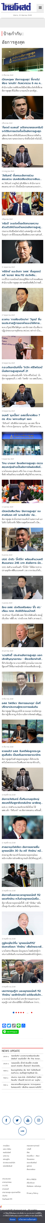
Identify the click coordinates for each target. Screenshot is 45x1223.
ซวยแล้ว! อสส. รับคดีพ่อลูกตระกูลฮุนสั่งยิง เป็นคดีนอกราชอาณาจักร (21, 753)
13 (31, 1012)
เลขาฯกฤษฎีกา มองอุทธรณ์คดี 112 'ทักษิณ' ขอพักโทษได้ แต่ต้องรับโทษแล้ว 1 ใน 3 (22, 994)
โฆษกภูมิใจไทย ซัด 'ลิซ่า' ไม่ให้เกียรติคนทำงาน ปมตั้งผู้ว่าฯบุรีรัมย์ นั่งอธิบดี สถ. (25, 1071)
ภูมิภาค (29, 1166)
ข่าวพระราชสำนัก (9, 1162)
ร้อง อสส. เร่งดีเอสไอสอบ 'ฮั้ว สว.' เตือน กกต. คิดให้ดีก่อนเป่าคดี (21, 609)
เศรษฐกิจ (6, 1159)
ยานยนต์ (5, 1189)
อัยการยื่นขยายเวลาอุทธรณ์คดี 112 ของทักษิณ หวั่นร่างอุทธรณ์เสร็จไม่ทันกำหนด (21, 898)
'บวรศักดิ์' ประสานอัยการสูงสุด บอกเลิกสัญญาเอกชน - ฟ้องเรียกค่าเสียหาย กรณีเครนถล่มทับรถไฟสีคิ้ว (22, 659)
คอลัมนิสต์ (7, 1152)
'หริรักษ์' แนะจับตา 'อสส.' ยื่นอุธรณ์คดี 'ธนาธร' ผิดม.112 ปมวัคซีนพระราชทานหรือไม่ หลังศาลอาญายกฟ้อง (21, 276)
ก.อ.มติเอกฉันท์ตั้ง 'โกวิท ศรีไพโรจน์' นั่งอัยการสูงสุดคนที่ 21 (22, 369)
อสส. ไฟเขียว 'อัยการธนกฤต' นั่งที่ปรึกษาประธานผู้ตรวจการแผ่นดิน (21, 705)
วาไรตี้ (29, 1149)
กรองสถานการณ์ (33, 1145)
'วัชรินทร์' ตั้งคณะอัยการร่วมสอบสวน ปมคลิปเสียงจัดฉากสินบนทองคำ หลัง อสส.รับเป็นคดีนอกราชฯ (22, 179)
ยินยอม (12, 1219)
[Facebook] (6, 1120)
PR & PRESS (31, 1179)
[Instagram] (39, 1120)
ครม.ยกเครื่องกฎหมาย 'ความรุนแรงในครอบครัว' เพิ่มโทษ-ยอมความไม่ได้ (26, 1086)
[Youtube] (28, 1120)
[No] (42, 1216)
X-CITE (5, 1185)
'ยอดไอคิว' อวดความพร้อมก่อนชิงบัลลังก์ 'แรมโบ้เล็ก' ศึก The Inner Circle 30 (25, 1057)
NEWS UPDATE (11, 1051)
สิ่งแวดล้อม (31, 1169)
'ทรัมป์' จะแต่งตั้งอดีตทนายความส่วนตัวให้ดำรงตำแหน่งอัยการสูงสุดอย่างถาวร (22, 227)
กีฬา (28, 1152)
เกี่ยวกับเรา (31, 1183)
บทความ (6, 1156)
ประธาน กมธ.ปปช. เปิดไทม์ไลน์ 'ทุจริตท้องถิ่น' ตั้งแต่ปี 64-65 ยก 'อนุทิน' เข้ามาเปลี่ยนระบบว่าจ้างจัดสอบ (26, 1079)
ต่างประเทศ (6, 1179)
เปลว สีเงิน (7, 1149)
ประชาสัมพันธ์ (32, 1162)
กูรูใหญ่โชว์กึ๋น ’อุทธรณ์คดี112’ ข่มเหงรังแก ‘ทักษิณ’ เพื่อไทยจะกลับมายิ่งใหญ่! (22, 947)
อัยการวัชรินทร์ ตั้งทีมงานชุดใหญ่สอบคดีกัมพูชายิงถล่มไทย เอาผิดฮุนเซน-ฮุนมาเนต (22, 803)
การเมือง (6, 1145)
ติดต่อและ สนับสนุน (34, 1186)
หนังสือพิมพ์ (7, 1166)
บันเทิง (4, 1195)
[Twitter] (17, 1120)
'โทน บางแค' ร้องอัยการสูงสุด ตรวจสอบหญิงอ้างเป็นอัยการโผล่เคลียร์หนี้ (22, 467)
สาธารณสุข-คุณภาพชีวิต (11, 1192)
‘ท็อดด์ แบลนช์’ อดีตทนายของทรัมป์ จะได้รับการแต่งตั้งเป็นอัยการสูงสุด (22, 129)
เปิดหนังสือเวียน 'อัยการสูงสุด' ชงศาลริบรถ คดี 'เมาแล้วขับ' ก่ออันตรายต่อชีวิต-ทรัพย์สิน (21, 515)
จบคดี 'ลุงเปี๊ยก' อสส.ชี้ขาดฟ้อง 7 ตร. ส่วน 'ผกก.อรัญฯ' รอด (21, 417)
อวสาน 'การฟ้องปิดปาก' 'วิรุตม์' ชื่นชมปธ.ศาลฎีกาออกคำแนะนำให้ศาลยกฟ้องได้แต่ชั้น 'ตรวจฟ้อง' (21, 323)
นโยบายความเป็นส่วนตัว (27, 1219)
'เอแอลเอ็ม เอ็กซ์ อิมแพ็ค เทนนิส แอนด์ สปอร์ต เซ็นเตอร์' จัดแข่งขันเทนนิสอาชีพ (25, 1064)
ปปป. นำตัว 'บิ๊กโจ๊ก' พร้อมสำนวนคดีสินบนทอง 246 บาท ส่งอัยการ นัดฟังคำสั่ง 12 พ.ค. (22, 563)
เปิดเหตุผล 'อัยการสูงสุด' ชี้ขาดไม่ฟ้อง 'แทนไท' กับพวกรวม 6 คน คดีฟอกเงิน (22, 83)
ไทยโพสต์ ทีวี (7, 1199)
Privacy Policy (32, 1193)
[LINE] (23, 1131)
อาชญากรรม (7, 1182)
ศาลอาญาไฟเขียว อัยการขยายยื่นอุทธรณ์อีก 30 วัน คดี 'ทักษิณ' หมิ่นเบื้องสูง (22, 850)
